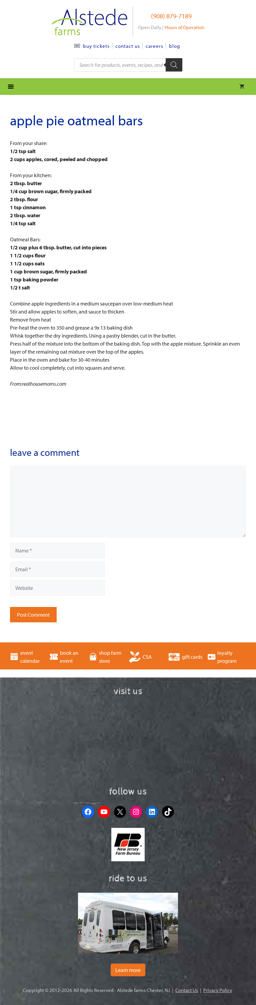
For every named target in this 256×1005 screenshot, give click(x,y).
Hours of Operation (184, 27)
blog (174, 46)
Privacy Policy (217, 990)
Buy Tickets (96, 46)
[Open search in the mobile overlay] (128, 65)
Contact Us (127, 46)
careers (154, 46)
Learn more (128, 970)
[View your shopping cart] (242, 86)
